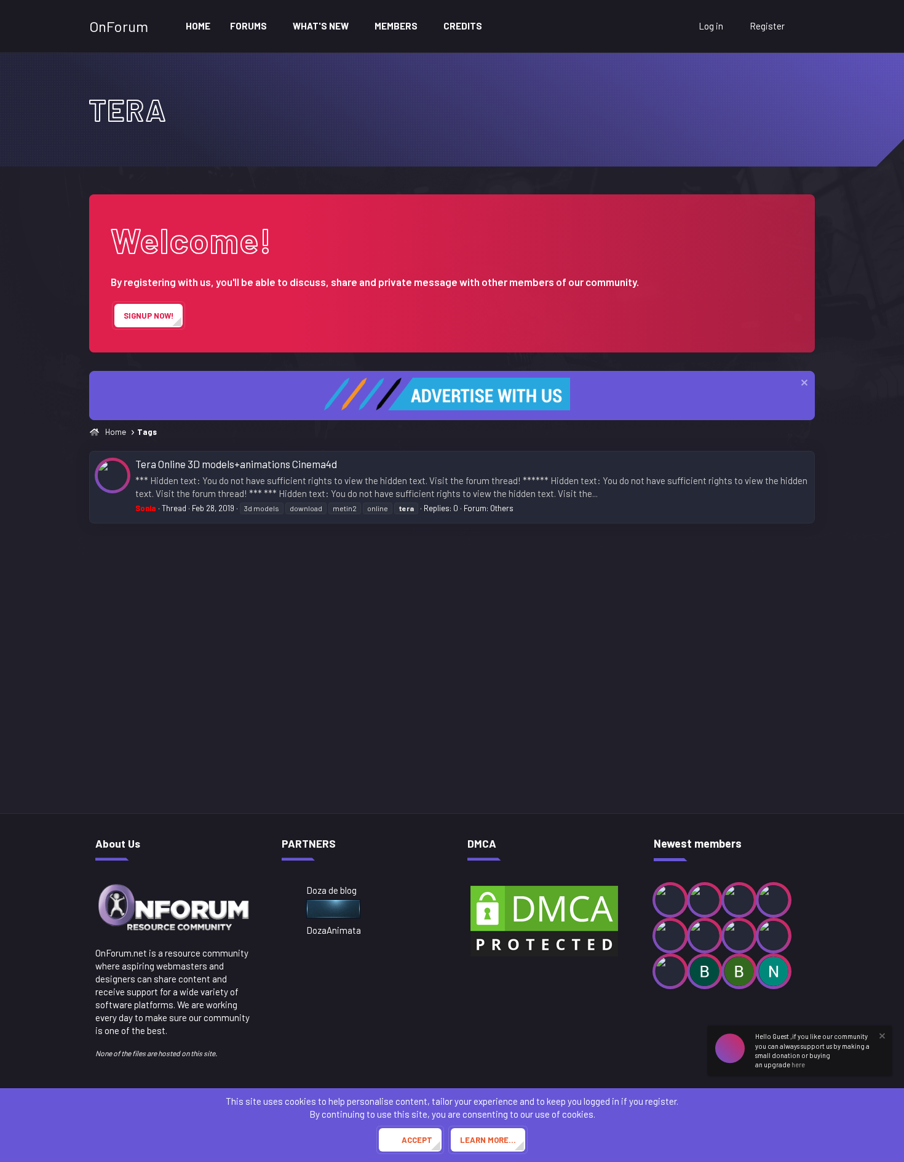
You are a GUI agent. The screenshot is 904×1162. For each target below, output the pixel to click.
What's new (321, 25)
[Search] (803, 26)
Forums (248, 25)
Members (396, 25)
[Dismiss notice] (803, 384)
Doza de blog (331, 890)
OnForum (118, 26)
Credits (462, 25)
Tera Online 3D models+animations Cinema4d (236, 464)
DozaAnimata (333, 930)
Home (198, 25)
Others (501, 508)
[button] (275, 26)
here (798, 1064)
